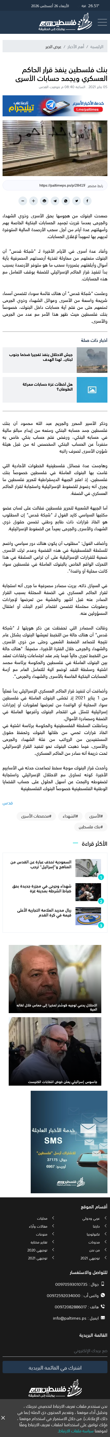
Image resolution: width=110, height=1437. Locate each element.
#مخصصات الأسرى (36, 816)
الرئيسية (96, 46)
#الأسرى (96, 816)
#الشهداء (70, 816)
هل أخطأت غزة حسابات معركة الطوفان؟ (48, 386)
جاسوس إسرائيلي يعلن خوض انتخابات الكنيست (62, 1081)
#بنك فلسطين (91, 826)
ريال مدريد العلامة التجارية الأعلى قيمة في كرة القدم (44, 912)
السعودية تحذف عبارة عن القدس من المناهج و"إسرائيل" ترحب (40, 863)
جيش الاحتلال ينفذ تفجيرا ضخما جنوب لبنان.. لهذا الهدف (41, 356)
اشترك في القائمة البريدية (55, 1367)
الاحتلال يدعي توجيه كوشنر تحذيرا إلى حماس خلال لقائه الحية (57, 1007)
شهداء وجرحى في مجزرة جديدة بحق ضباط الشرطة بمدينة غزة (41, 887)
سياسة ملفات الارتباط (76, 1430)
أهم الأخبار (76, 46)
